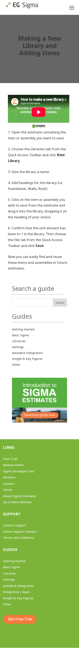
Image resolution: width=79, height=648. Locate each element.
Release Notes (13, 465)
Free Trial (10, 459)
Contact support (14, 525)
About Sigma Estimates (19, 496)
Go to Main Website (17, 502)
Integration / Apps (16, 592)
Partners (9, 477)
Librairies (19, 341)
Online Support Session (19, 531)
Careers (8, 483)
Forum (7, 490)
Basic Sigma (20, 335)
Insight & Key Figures (27, 359)
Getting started (23, 329)
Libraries (9, 573)
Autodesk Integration (27, 353)
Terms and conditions (18, 537)
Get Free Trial (20, 619)
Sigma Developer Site (18, 471)
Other (16, 364)
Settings (18, 347)
